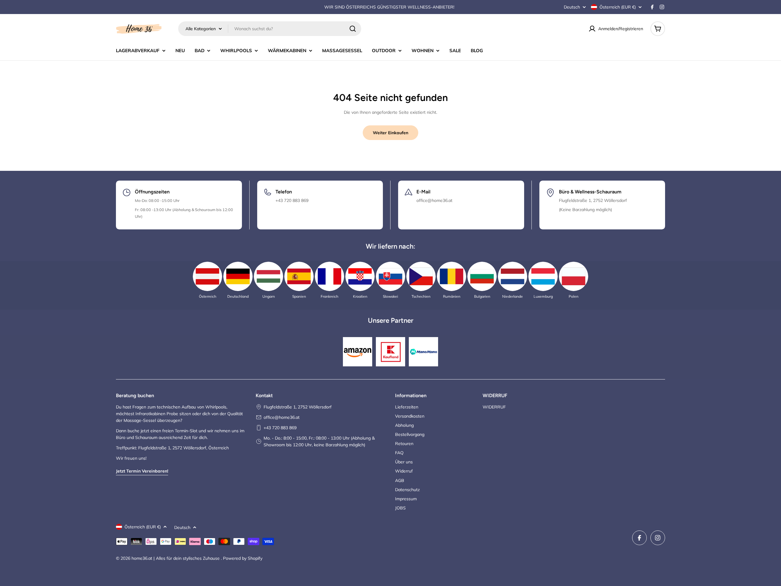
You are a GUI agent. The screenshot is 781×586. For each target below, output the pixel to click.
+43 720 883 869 (280, 427)
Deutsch (572, 7)
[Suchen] (352, 28)
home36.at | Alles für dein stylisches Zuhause (176, 558)
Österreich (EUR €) (617, 7)
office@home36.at (282, 417)
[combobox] (269, 28)
